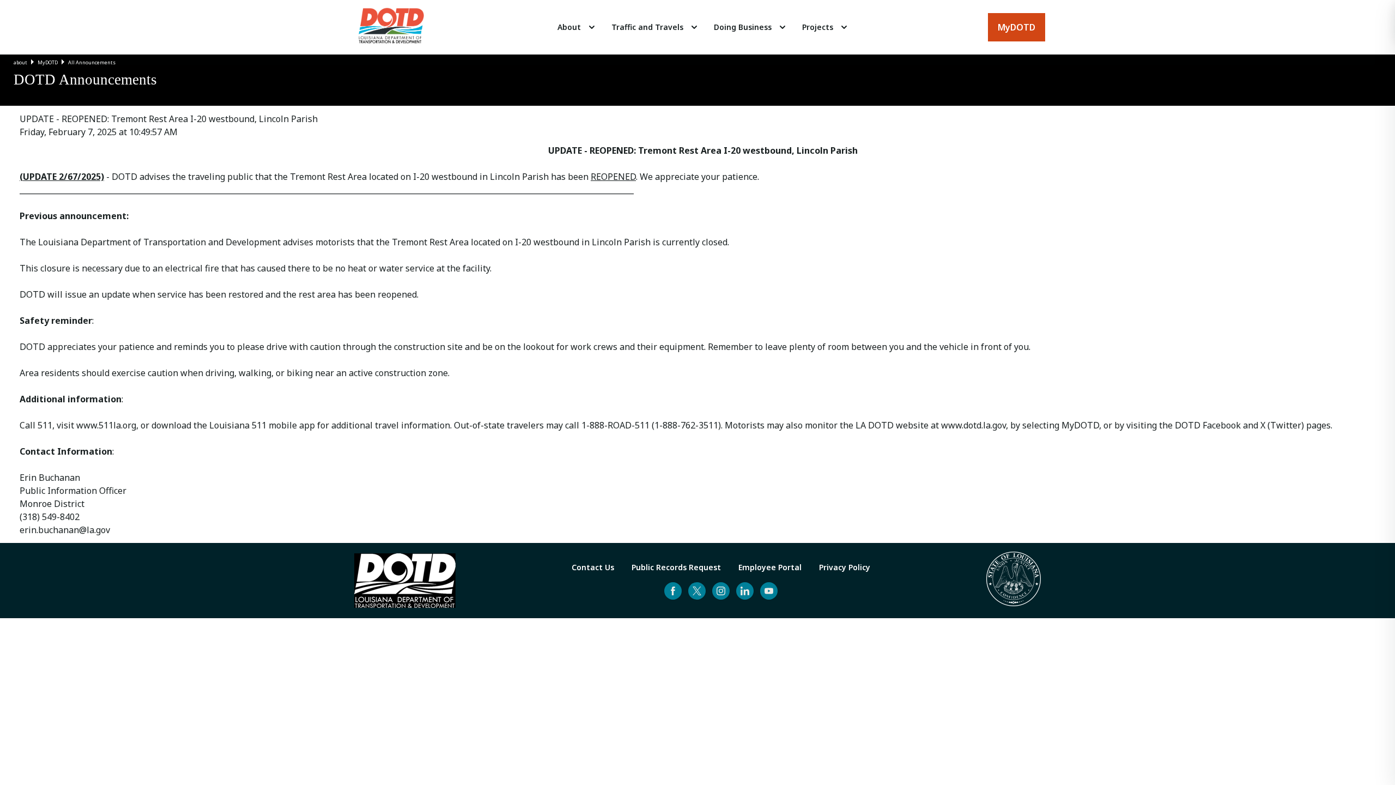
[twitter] (697, 591)
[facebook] (673, 591)
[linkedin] (745, 591)
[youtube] (769, 591)
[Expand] (592, 27)
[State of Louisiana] (1013, 580)
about (20, 62)
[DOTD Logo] (391, 27)
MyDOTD (48, 62)
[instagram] (721, 591)
